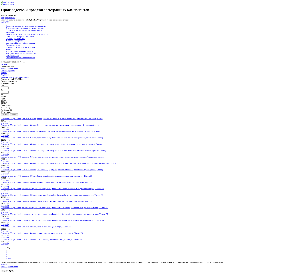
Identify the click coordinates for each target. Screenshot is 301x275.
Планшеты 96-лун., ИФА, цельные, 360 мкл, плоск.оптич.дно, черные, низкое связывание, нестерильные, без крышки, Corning (52, 170)
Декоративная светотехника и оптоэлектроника (25, 28)
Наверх (4, 264)
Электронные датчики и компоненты (21, 54)
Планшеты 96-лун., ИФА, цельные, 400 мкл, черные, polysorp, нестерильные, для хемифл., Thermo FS (42, 233)
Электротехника (12, 56)
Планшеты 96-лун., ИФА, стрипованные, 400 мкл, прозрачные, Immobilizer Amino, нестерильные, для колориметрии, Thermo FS (52, 189)
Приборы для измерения (15, 39)
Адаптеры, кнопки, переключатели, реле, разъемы (26, 26)
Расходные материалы (14, 41)
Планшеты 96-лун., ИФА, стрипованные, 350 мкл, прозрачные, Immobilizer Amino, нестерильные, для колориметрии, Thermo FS (52, 220)
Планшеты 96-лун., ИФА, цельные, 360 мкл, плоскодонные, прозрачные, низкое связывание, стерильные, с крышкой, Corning (51, 144)
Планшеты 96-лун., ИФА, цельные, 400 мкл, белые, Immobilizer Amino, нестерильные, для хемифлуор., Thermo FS (46, 176)
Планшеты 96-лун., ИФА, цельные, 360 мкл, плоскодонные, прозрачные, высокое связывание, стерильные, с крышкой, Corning (52, 119)
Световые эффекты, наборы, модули (20, 43)
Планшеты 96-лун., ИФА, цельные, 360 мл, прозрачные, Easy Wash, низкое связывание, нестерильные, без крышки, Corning (51, 131)
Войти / (4, 68)
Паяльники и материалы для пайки (20, 37)
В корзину (5, 123)
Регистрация (13, 68)
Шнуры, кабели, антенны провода (19, 51)
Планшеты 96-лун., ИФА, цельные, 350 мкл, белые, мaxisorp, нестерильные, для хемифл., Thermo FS (41, 240)
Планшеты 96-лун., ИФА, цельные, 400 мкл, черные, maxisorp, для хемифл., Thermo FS (36, 227)
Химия (8, 49)
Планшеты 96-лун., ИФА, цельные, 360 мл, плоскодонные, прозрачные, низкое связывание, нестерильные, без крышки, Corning (52, 157)
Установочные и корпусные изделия (20, 47)
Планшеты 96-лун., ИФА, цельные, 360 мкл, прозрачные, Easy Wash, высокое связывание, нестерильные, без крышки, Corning (52, 138)
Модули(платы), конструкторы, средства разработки (27, 34)
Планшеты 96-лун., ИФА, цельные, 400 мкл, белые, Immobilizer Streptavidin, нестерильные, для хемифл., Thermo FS (47, 201)
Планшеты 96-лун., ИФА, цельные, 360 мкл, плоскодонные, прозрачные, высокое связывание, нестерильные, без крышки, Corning (53, 151)
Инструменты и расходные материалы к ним (24, 30)
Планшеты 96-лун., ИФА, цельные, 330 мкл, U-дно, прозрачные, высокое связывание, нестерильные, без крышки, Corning (50, 125)
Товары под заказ (13, 45)
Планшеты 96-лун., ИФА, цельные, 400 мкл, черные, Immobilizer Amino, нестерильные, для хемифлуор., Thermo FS (47, 182)
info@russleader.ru (8, 18)
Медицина (10, 32)
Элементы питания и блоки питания (20, 58)
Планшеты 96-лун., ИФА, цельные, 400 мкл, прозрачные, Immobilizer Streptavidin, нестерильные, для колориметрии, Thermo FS (52, 195)
